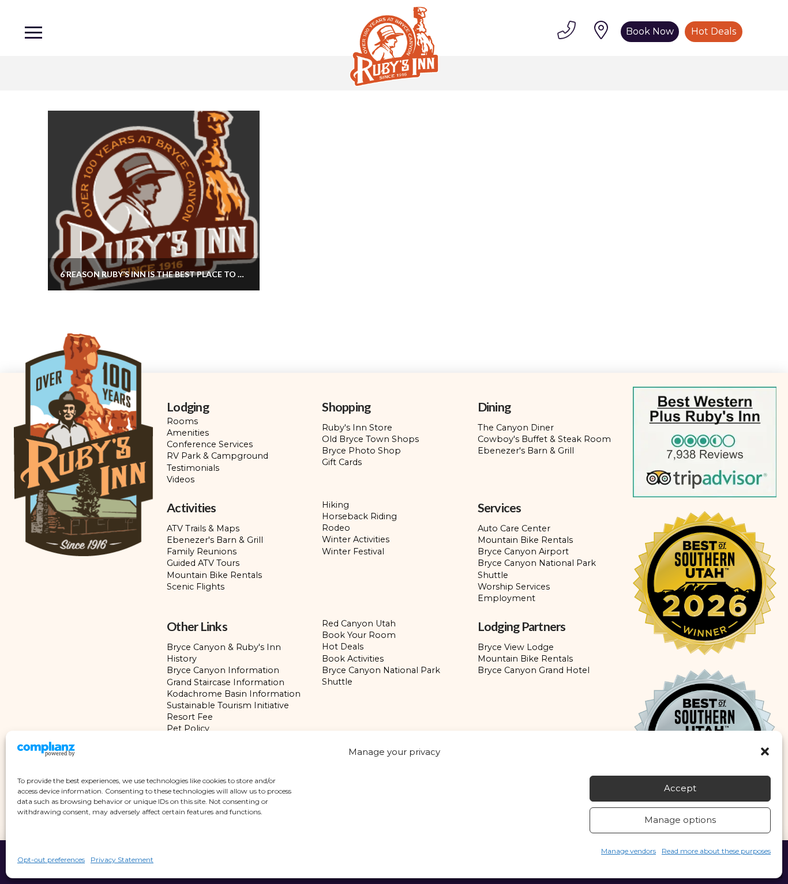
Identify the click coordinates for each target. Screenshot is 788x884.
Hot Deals (342, 646)
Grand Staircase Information (225, 682)
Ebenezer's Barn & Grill (526, 450)
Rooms (182, 421)
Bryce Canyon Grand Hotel (534, 670)
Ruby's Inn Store (357, 427)
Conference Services (210, 444)
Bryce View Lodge (516, 647)
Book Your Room (359, 635)
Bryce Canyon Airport (523, 551)
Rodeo (336, 528)
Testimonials (193, 468)
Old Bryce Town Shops (370, 439)
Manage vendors (628, 851)
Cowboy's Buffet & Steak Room (544, 439)
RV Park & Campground (217, 456)
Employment (506, 598)
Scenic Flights (195, 586)
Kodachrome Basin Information (234, 694)
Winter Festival (353, 551)
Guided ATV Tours (203, 563)
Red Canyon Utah (359, 623)
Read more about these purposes (716, 851)
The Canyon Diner (516, 427)
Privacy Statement (122, 859)
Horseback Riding (359, 516)
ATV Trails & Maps (203, 528)
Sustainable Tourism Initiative (228, 705)
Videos (180, 479)
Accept (680, 788)
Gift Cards (342, 462)
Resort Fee (190, 717)
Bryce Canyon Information (223, 670)
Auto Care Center (514, 528)
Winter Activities (355, 539)
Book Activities (353, 658)
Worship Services (514, 586)
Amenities (188, 433)
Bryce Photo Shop (361, 450)
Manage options (680, 819)
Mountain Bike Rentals (214, 575)
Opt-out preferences (51, 859)
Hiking (335, 505)
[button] (765, 751)
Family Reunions (202, 551)
